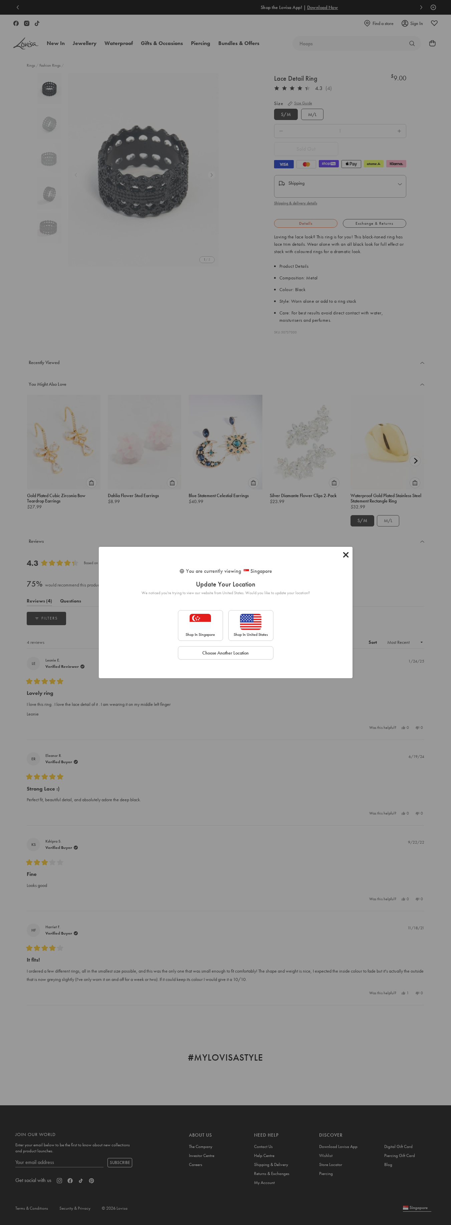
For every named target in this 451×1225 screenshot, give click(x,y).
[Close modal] (346, 555)
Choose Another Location (225, 653)
